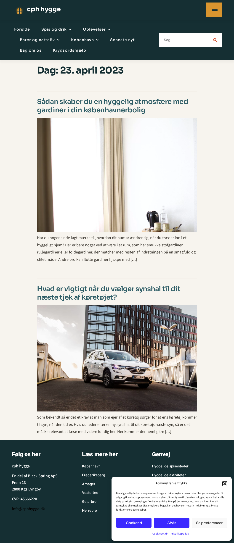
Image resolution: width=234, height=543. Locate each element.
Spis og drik (54, 29)
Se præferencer (209, 523)
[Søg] (214, 40)
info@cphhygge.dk (28, 509)
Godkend (134, 523)
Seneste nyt (122, 39)
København (82, 39)
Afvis (171, 523)
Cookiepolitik (160, 534)
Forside (22, 29)
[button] (225, 483)
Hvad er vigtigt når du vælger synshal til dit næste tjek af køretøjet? (109, 293)
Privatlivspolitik (179, 534)
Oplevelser (94, 29)
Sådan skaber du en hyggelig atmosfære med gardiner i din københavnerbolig (112, 105)
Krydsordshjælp (69, 50)
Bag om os (31, 50)
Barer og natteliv (37, 39)
